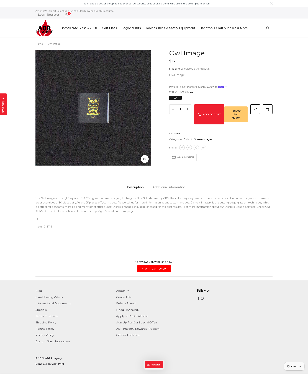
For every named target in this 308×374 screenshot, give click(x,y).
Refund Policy (44, 328)
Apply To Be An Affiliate (132, 316)
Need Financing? (127, 310)
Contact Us (123, 297)
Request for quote (235, 114)
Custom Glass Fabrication (52, 341)
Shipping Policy (45, 322)
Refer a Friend (125, 303)
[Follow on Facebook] (198, 298)
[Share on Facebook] (182, 147)
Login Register (48, 14)
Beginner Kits (131, 28)
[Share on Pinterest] (189, 147)
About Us (122, 290)
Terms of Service (46, 316)
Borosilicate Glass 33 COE (79, 28)
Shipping (174, 68)
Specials (41, 310)
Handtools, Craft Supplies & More (224, 28)
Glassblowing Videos (49, 297)
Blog (38, 290)
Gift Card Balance (128, 335)
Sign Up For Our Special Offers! (137, 322)
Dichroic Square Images (198, 139)
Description (135, 187)
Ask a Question (185, 157)
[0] (66, 15)
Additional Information (169, 187)
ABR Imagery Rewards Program (138, 328)
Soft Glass (109, 28)
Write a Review (157, 269)
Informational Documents (53, 303)
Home (39, 43)
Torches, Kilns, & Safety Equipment (170, 28)
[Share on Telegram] (196, 147)
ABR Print (58, 363)
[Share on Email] (203, 147)
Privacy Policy (44, 335)
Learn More (217, 3)
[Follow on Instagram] (202, 298)
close (36, 3)
